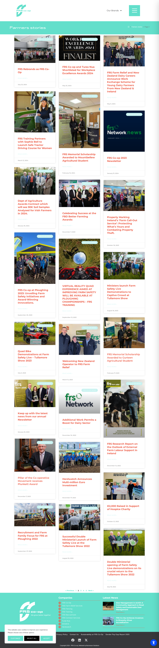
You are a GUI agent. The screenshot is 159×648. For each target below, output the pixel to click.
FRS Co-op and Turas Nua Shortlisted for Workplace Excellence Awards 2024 (78, 70)
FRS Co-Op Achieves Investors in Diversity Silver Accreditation (129, 620)
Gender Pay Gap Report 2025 (118, 634)
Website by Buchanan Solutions (89, 645)
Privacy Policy (62, 634)
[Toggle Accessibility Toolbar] (153, 642)
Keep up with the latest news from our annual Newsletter (33, 416)
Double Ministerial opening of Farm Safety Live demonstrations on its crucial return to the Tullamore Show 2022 (124, 568)
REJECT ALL (32, 638)
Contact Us (74, 634)
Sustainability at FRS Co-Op (92, 634)
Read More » (23, 78)
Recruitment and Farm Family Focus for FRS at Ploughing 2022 (32, 535)
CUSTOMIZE (15, 638)
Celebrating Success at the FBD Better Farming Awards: (79, 216)
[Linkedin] (79, 640)
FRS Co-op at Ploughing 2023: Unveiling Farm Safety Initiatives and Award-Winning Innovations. (33, 296)
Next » (91, 591)
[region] (30, 634)
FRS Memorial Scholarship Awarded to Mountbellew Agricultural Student (78, 157)
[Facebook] (73, 640)
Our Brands (113, 10)
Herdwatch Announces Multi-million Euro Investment (77, 482)
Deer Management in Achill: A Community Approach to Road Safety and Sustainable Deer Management (130, 606)
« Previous (69, 591)
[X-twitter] (86, 640)
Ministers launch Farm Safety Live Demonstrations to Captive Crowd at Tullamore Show (121, 292)
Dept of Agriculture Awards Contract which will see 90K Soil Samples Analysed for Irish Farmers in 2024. (34, 207)
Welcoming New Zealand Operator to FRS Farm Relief (78, 364)
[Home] (128, 27)
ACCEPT (46, 638)
